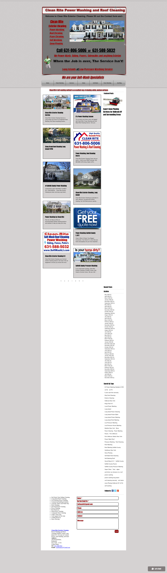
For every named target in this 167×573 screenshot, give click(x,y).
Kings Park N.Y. (109, 403)
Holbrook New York (110, 400)
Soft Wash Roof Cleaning (111, 455)
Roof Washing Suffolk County (113, 447)
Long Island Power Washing (112, 417)
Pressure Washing (110, 442)
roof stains (121, 480)
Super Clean (108, 469)
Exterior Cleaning (109, 398)
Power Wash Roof (109, 439)
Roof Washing (108, 444)
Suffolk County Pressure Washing (114, 466)
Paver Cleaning (109, 431)
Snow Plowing (108, 453)
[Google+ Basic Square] (118, 491)
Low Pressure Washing (111, 422)
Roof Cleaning (120, 442)
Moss (117, 428)
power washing (109, 475)
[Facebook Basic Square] (113, 491)
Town (114, 469)
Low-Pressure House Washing (113, 425)
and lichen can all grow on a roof (114, 472)
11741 (106, 390)
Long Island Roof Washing (112, 420)
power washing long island (112, 477)
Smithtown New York (110, 450)
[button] (124, 44)
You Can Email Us (82, 501)
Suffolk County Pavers (111, 464)
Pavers (106, 433)
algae (118, 469)
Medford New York (110, 428)
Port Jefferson (113, 433)
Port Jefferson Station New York (113, 436)
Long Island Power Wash (111, 414)
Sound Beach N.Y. (110, 461)
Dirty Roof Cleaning (110, 395)
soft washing (108, 485)
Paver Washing (118, 431)
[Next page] (82, 280)
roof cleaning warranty (111, 480)
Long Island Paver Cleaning (112, 411)
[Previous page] (61, 280)
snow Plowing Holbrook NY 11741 (114, 483)
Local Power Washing (110, 406)
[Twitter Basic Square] (115, 491)
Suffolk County (120, 461)
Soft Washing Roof (110, 458)
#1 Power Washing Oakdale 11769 (114, 387)
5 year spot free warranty (111, 392)
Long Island (108, 409)
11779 (110, 390)
